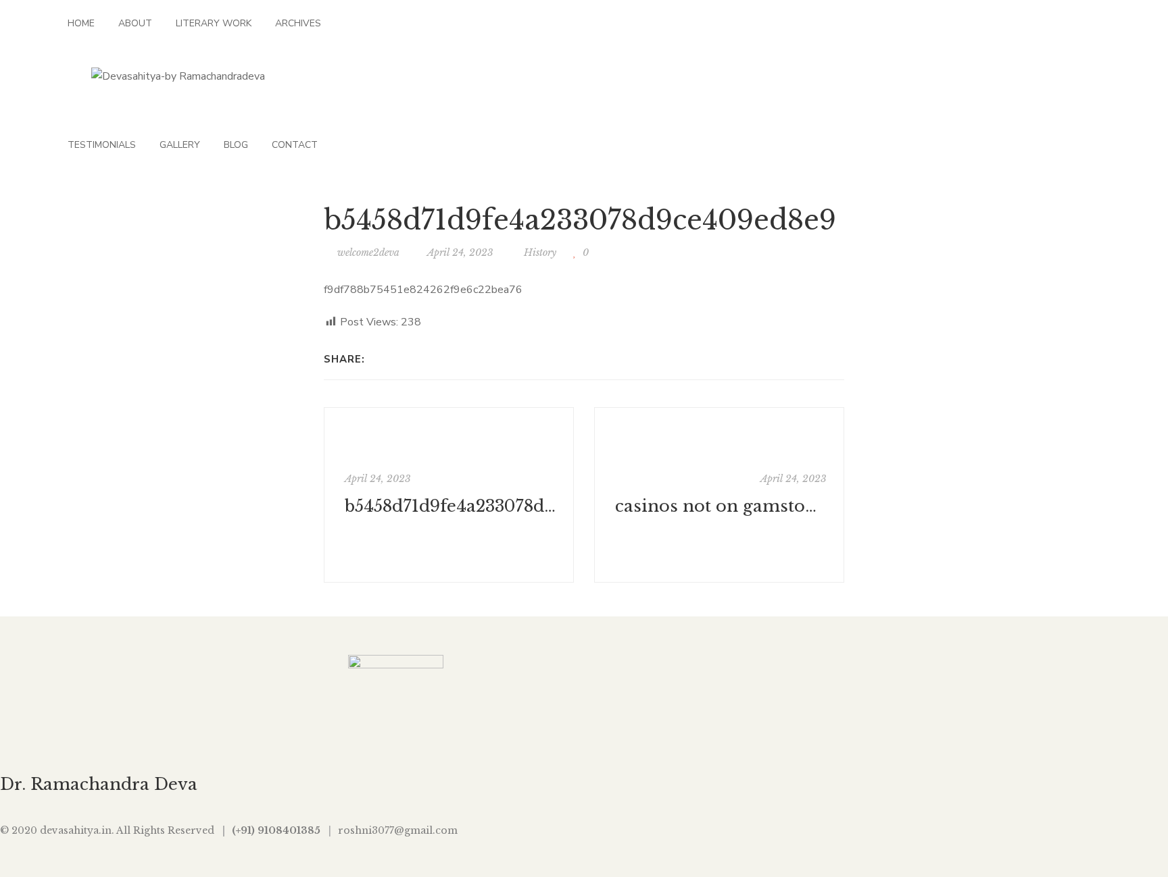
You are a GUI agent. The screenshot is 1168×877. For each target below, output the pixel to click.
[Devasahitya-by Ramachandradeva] (178, 76)
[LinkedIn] (431, 359)
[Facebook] (379, 359)
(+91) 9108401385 (276, 830)
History (540, 252)
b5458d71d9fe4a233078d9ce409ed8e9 (450, 506)
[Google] (414, 359)
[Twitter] (396, 359)
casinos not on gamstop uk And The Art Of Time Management (721, 506)
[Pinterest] (466, 359)
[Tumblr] (449, 359)
